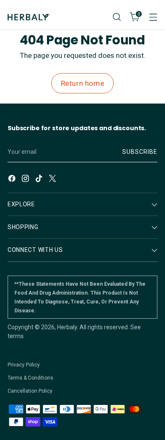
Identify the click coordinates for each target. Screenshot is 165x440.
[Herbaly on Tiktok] (40, 179)
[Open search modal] (116, 17)
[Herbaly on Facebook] (13, 179)
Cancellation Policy (30, 391)
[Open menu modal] (153, 17)
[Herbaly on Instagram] (26, 179)
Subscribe (139, 151)
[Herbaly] (29, 17)
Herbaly (67, 327)
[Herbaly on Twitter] (53, 179)
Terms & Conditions (30, 378)
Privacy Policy (24, 365)
